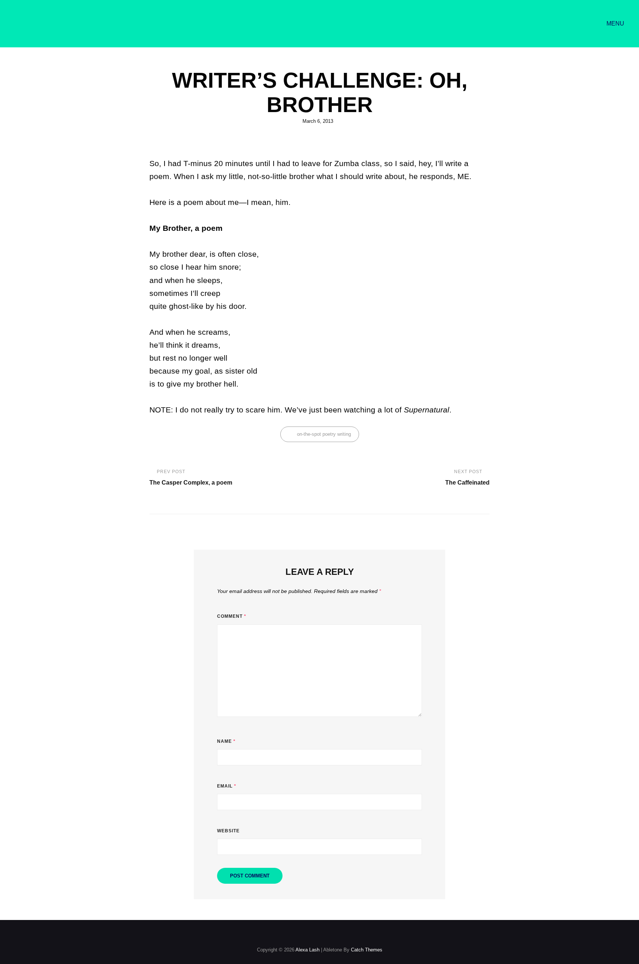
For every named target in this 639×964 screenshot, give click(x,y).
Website (228, 830)
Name (226, 741)
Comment (231, 616)
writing (344, 434)
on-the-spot (309, 434)
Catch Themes (366, 950)
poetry (329, 434)
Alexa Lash (307, 950)
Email (226, 786)
